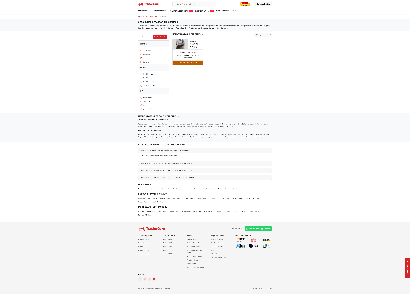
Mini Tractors (166, 189)
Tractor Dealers (217, 246)
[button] (205, 150)
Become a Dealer (205, 189)
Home (140, 16)
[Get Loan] (245, 4)
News (227, 189)
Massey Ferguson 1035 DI (250, 211)
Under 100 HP (168, 250)
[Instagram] (145, 279)
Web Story (234, 189)
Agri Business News (194, 256)
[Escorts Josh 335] (180, 44)
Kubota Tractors (143, 202)
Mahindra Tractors (144, 198)
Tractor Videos (218, 189)
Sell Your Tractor (217, 243)
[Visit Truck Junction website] (240, 246)
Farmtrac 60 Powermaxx (147, 211)
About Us (214, 254)
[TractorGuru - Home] (148, 4)
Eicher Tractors (237, 198)
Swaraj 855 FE (163, 211)
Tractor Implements (179, 11)
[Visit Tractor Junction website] (253, 239)
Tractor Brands (155, 189)
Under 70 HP (167, 246)
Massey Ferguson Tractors (162, 198)
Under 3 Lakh (143, 239)
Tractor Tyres (177, 189)
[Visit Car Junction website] (266, 246)
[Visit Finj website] (253, 246)
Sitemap (269, 288)
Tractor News (192, 239)
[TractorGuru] (152, 229)
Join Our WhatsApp (259, 229)
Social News (191, 263)
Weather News (192, 260)
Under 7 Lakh (143, 246)
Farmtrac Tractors (209, 198)
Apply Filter (160, 37)
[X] (150, 279)
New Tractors (143, 189)
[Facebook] (140, 279)
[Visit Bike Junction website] (240, 239)
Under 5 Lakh (143, 243)
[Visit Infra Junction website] (266, 239)
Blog (213, 250)
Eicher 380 (221, 211)
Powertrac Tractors (223, 198)
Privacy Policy (258, 288)
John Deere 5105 (233, 211)
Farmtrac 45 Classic (145, 215)
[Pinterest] (154, 279)
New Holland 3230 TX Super (192, 211)
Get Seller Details (188, 62)
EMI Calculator (202, 11)
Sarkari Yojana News (195, 243)
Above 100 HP (168, 254)
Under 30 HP (167, 239)
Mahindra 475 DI (209, 211)
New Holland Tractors (252, 198)
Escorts (194, 42)
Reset (142, 36)
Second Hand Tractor (152, 16)
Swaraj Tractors (195, 198)
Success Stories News (195, 267)
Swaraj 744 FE (175, 211)
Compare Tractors (263, 4)
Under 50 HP (167, 243)
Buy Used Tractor (218, 239)
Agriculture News (193, 246)
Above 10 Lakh (144, 254)
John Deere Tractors (180, 198)
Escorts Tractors (157, 202)
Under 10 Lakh (143, 250)
